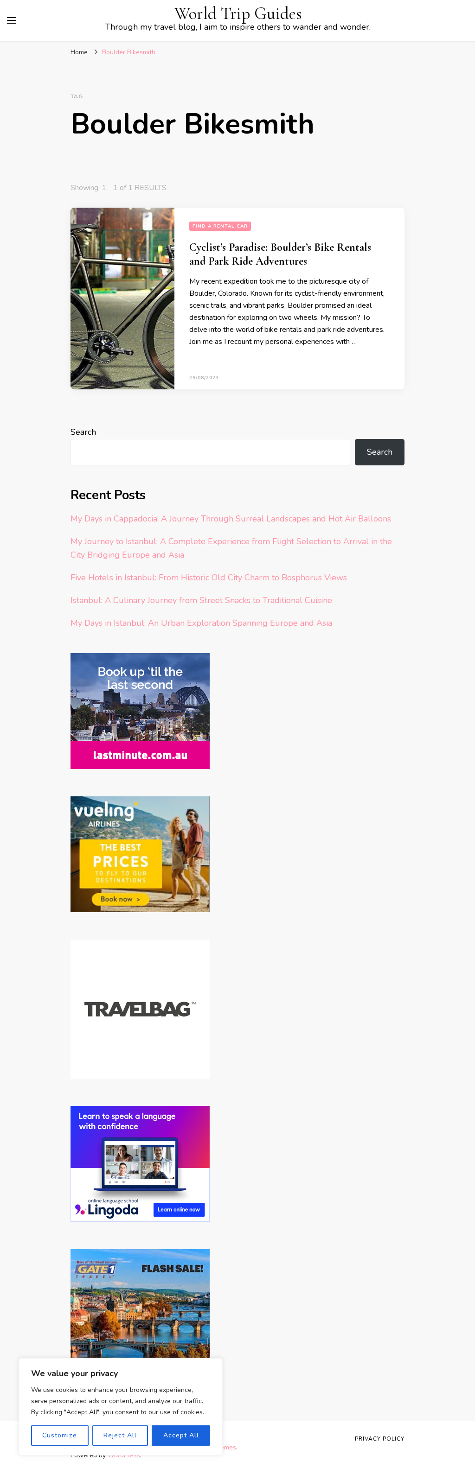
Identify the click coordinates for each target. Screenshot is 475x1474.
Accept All (181, 1435)
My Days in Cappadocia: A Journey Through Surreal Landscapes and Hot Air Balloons (231, 518)
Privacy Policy (379, 1438)
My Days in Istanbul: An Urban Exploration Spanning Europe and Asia (201, 623)
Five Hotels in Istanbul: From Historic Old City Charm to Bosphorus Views (209, 577)
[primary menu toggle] (11, 20)
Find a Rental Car (220, 226)
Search (83, 432)
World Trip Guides (238, 13)
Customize (59, 1435)
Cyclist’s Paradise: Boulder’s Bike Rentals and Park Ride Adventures (280, 254)
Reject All (120, 1435)
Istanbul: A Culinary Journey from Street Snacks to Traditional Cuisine (201, 600)
